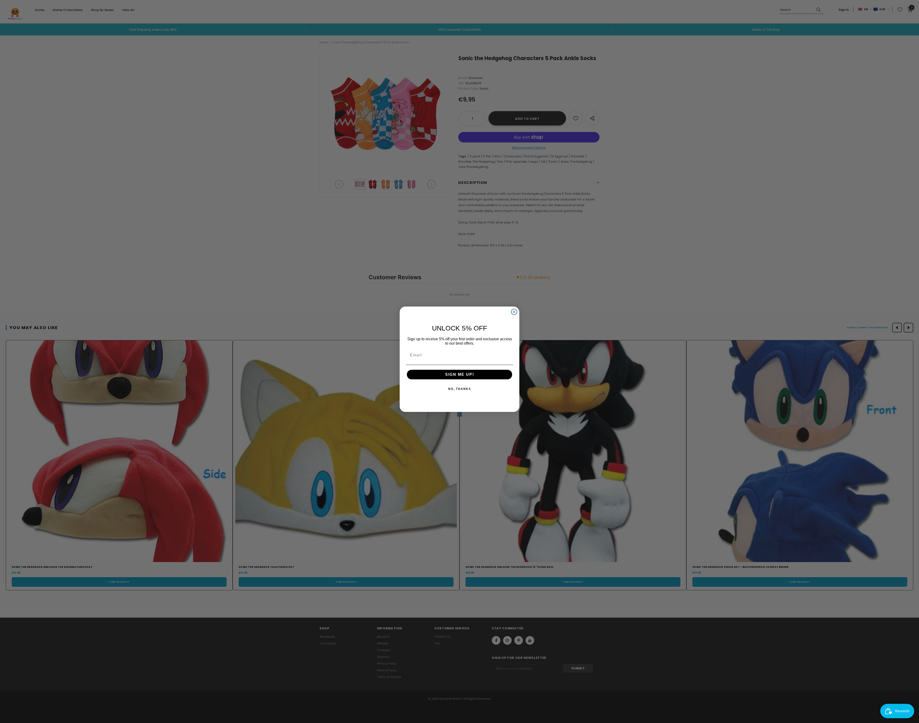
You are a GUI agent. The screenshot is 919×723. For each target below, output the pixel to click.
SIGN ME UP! (459, 374)
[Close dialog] (514, 312)
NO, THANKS (459, 389)
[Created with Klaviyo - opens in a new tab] (459, 414)
